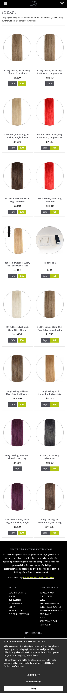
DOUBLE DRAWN (47, 592)
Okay (33, 688)
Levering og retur (18, 592)
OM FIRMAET (45, 614)
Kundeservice (15, 603)
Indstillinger (33, 674)
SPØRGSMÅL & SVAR (49, 621)
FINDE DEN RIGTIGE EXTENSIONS (38, 577)
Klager (12, 596)
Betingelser (15, 599)
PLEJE (42, 617)
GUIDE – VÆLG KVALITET (50, 607)
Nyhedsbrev (46, 624)
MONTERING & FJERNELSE (51, 610)
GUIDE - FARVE (46, 596)
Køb (22, 83)
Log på (12, 607)
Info (13, 83)
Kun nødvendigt (33, 681)
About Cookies (16, 610)
